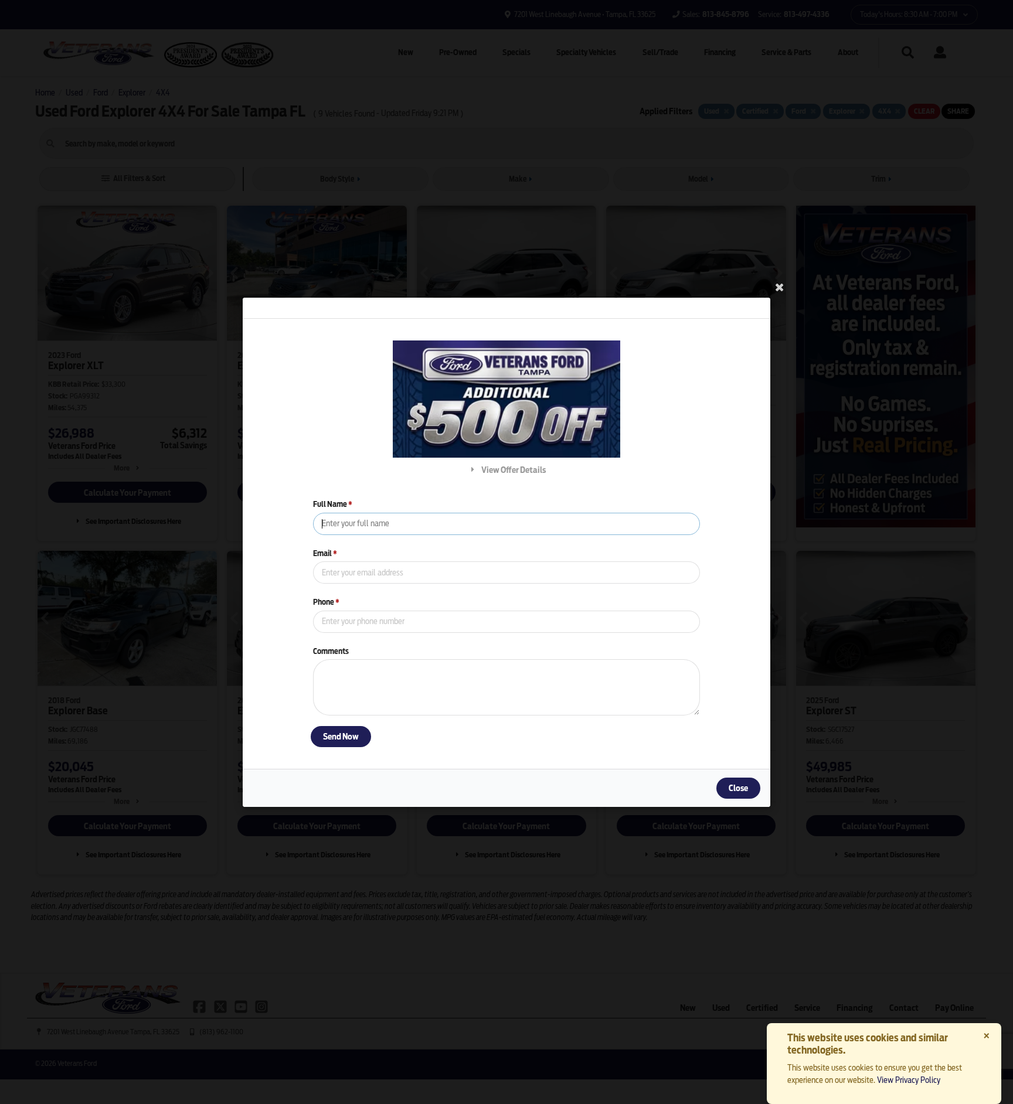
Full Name (332, 504)
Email (325, 552)
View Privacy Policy (908, 1080)
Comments (331, 650)
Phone (326, 602)
